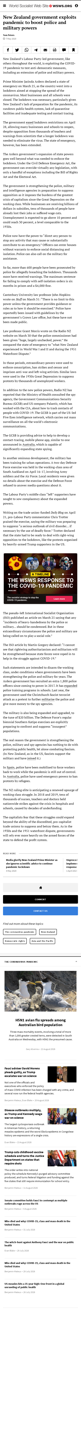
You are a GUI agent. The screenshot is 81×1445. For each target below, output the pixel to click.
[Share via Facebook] (7, 50)
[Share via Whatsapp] (26, 50)
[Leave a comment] (64, 50)
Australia (28, 444)
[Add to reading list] (73, 50)
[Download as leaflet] (54, 50)
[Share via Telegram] (35, 50)
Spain (11, 767)
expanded (70, 686)
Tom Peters (8, 35)
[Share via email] (45, 50)
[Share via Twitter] (17, 50)
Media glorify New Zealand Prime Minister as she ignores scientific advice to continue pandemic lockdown (31, 863)
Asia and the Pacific (42, 941)
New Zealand (48, 931)
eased (30, 122)
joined (31, 758)
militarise (48, 699)
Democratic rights (15, 941)
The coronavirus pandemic (19, 931)
